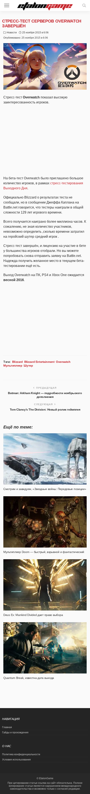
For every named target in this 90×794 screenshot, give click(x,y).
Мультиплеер (12, 365)
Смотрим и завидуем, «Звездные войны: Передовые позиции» (44, 489)
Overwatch (63, 361)
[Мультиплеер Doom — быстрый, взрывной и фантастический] (45, 522)
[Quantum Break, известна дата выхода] (45, 647)
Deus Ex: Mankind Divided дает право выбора (33, 615)
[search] (84, 5)
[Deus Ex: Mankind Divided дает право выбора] (45, 585)
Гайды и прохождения (15, 732)
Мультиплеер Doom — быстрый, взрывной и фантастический (43, 552)
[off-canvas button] (6, 5)
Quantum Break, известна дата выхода (28, 678)
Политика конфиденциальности (21, 754)
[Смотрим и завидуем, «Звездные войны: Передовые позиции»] (45, 459)
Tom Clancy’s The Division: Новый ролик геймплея (45, 409)
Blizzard (17, 361)
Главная (7, 727)
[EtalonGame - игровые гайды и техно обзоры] (45, 6)
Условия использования (16, 759)
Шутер (28, 365)
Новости (12, 32)
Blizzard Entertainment (39, 361)
